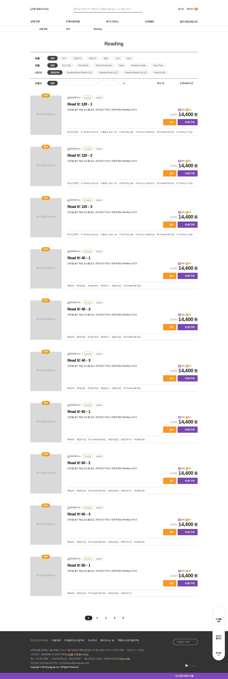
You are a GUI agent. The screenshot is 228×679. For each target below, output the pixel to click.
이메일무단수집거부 (74, 640)
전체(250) (54, 72)
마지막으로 (140, 618)
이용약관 (56, 640)
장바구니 (192, 9)
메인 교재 (66, 65)
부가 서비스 (112, 21)
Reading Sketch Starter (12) (79, 72)
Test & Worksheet (103, 65)
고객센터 (149, 21)
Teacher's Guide (138, 65)
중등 (106, 58)
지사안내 (92, 640)
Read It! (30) (159, 72)
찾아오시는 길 (107, 640)
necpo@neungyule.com (77, 663)
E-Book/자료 (73, 21)
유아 (64, 58)
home (33, 29)
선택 (163, 83)
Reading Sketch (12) (108, 72)
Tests (121, 65)
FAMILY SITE (183, 642)
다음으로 (134, 618)
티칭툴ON (218, 620)
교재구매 (35, 21)
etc (124, 83)
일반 (129, 58)
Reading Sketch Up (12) (136, 72)
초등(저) (77, 58)
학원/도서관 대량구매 (128, 640)
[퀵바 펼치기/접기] (195, 676)
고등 (117, 58)
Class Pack (158, 65)
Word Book (83, 65)
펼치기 (196, 72)
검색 (140, 8)
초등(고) (92, 58)
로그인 (181, 9)
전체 (52, 58)
